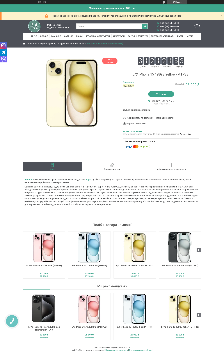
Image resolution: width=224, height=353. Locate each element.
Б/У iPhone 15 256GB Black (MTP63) (180, 265)
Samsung (56, 36)
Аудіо (190, 36)
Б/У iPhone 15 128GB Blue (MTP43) (89, 265)
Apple (34, 36)
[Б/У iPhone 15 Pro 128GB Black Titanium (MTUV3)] (44, 309)
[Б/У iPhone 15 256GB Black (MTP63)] (180, 247)
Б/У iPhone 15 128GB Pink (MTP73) (44, 265)
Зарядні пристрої (138, 36)
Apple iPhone (66, 43)
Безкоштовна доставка (138, 110)
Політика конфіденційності (141, 350)
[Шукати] (145, 26)
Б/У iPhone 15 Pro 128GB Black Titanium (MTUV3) (44, 328)
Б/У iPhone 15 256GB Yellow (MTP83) (134, 265)
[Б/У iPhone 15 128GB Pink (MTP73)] (44, 247)
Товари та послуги (36, 43)
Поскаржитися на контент (116, 350)
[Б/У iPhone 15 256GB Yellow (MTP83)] (134, 247)
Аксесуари (119, 36)
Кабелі (180, 36)
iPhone (28, 179)
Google (44, 36)
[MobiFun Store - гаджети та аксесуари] (34, 26)
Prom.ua (126, 347)
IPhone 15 (79, 43)
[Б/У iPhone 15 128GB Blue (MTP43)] (89, 247)
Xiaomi (79, 36)
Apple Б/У (53, 43)
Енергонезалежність (162, 36)
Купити (162, 94)
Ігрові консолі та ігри (98, 36)
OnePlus (68, 36)
